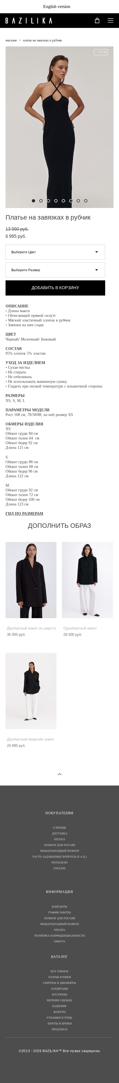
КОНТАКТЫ (59, 906)
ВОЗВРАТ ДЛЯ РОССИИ (59, 845)
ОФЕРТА (59, 941)
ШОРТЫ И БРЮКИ (60, 1023)
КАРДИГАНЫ (59, 988)
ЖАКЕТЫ (59, 1011)
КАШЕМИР (59, 1006)
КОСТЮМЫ (59, 994)
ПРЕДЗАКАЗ (60, 1029)
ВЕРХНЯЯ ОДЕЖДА (59, 1000)
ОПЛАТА (59, 839)
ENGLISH (59, 868)
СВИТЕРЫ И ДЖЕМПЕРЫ (59, 982)
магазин (11, 40)
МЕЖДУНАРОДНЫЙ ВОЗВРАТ (59, 850)
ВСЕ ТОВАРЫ (59, 971)
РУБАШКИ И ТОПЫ (59, 1017)
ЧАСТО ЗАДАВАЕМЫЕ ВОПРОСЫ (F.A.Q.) (59, 856)
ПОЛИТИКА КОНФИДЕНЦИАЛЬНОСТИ (59, 935)
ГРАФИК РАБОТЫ (59, 912)
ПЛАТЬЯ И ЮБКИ (59, 977)
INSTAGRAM (59, 862)
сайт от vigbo (59, 1070)
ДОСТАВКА (59, 833)
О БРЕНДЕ (59, 827)
